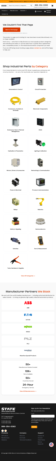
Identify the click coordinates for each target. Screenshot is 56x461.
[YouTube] (5, 431)
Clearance (4, 440)
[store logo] (3, 6)
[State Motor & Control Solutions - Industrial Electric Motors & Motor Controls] (8, 410)
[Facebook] (2, 431)
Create (11, 1)
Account (40, 438)
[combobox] (20, 5)
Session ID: (40, 444)
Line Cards (22, 438)
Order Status (41, 440)
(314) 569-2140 (6, 421)
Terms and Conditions (25, 440)
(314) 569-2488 (6, 423)
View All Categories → (28, 276)
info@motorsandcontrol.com (41, 7)
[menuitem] (5, 10)
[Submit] (31, 5)
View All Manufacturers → (28, 391)
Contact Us (41, 435)
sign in (25, 1)
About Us (22, 435)
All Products (4, 435)
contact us (37, 48)
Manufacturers (5, 438)
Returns (40, 442)
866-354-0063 (41, 5)
